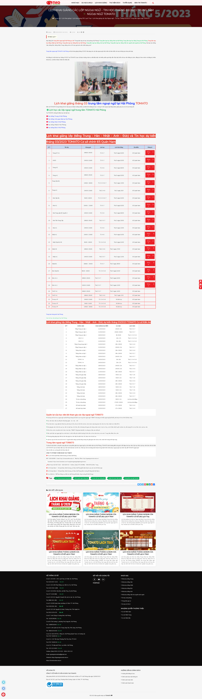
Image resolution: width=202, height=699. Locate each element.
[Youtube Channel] (99, 579)
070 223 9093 (53, 648)
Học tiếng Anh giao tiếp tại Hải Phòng (60, 119)
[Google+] (103, 579)
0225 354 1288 (53, 588)
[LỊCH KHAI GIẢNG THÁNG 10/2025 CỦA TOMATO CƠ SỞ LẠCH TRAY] (138, 540)
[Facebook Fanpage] (94, 579)
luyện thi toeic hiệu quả (115, 478)
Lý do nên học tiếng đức (98, 478)
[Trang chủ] (200, 281)
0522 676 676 (52, 612)
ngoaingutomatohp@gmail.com (58, 654)
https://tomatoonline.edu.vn (53, 660)
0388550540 (53, 624)
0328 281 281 (52, 606)
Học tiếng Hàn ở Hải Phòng (57, 122)
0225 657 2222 (53, 582)
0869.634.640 (53, 631)
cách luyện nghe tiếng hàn (81, 478)
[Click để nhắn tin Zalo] (3, 688)
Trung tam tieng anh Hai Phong (54, 314)
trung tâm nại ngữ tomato (132, 478)
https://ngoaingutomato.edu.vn (60, 657)
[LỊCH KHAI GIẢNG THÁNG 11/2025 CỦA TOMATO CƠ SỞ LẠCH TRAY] (101, 540)
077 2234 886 (52, 594)
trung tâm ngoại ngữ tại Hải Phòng (111, 103)
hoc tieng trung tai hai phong (63, 478)
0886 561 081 (52, 600)
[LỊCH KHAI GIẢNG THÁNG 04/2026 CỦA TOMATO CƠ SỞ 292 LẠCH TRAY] (101, 502)
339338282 (53, 618)
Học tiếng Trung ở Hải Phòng (57, 116)
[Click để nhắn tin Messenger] (3, 682)
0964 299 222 (68, 651)
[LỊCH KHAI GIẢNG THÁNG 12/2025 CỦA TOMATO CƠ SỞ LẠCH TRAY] (64, 540)
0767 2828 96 (52, 636)
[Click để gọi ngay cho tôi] (3, 694)
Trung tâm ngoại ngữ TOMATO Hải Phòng (57, 51)
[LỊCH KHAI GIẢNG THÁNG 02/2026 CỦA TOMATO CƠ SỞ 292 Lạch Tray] (138, 502)
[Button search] (153, 3)
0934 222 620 (58, 651)
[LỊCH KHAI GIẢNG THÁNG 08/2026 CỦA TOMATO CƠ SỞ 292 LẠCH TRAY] (64, 502)
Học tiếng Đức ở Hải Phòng (56, 128)
